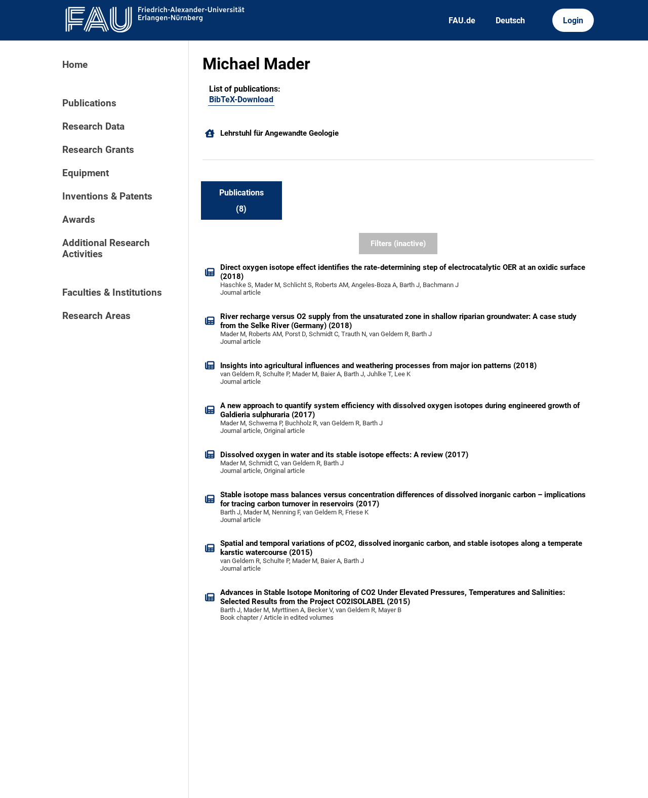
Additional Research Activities (106, 248)
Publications (89, 103)
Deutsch (510, 20)
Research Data (93, 126)
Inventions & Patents (107, 196)
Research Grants (98, 149)
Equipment (85, 173)
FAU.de (462, 20)
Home (75, 64)
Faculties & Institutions (112, 292)
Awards (78, 219)
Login (573, 20)
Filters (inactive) (398, 243)
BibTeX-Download (241, 99)
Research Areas (96, 316)
